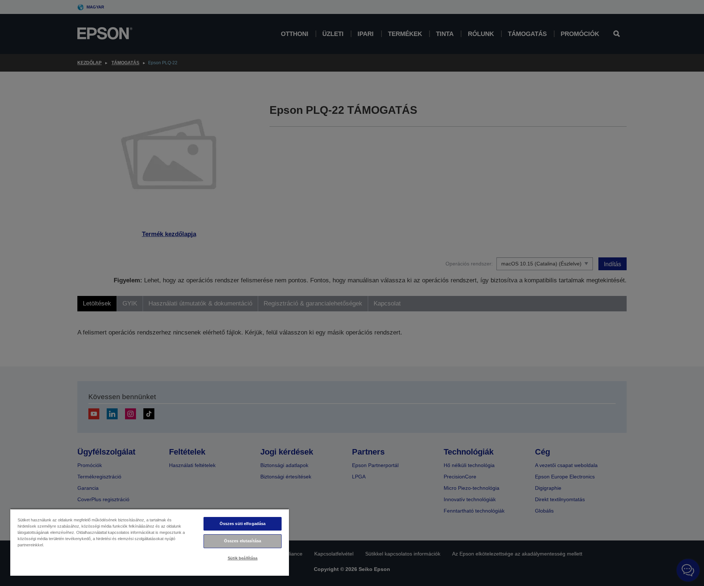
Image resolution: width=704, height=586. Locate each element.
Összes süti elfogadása (243, 523)
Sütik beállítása (243, 558)
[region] (149, 542)
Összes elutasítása (242, 541)
